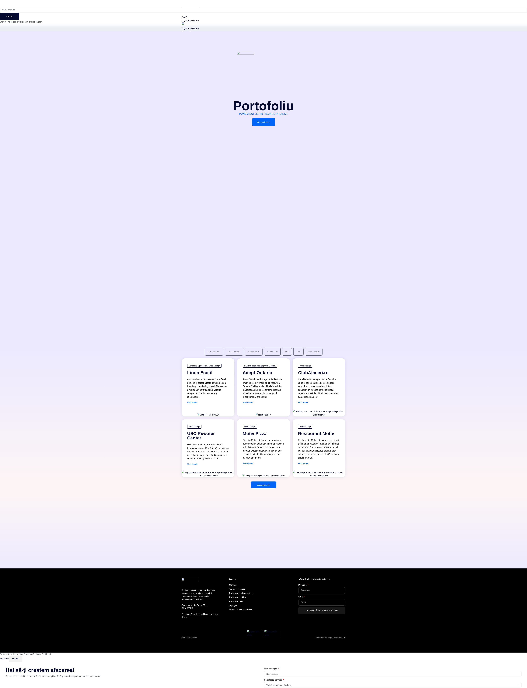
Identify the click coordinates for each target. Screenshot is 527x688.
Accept (15, 659)
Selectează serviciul (273, 680)
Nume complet (271, 669)
